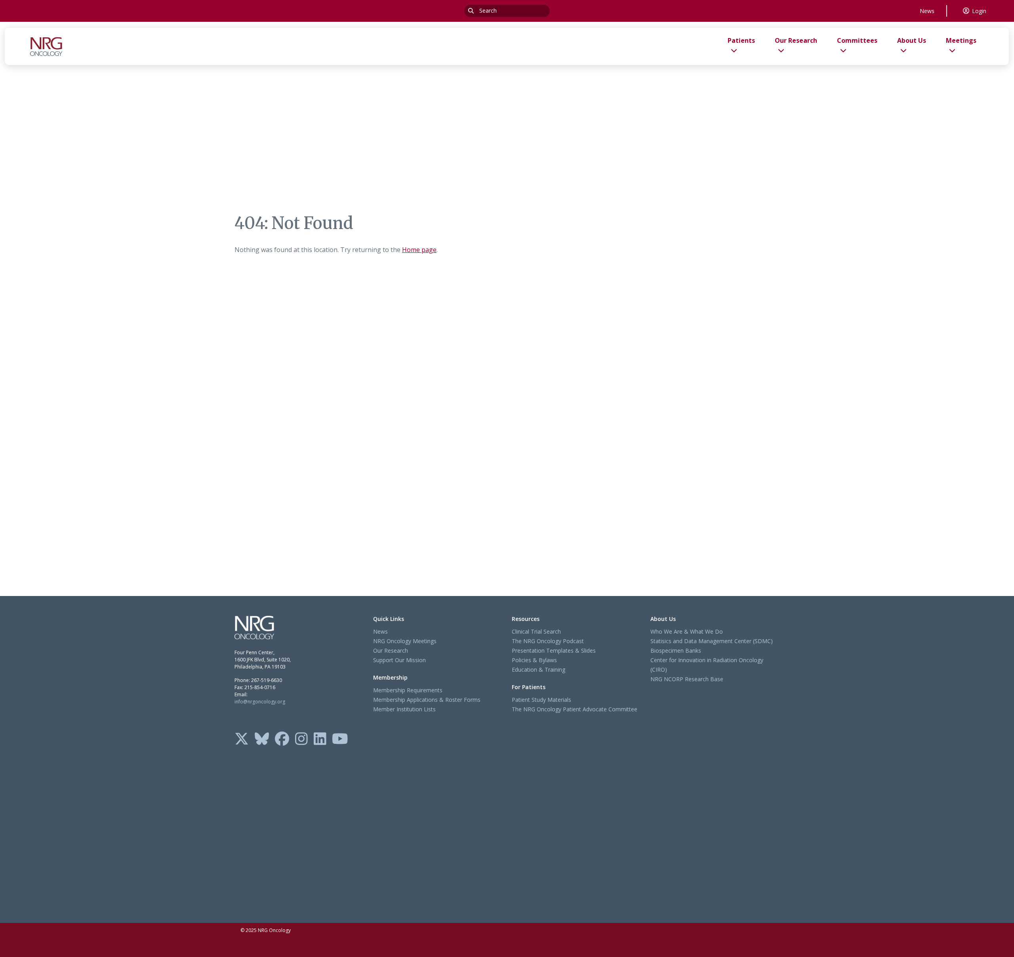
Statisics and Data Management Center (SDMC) (711, 641)
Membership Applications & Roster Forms (426, 699)
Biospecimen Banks (675, 650)
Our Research (390, 650)
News (927, 11)
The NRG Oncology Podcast (548, 641)
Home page (419, 249)
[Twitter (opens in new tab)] (241, 739)
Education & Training (538, 669)
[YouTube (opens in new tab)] (340, 739)
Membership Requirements (407, 690)
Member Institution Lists (404, 709)
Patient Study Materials (541, 699)
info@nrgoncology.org (259, 701)
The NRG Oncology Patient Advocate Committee (574, 709)
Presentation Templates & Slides (554, 650)
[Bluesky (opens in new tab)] (262, 739)
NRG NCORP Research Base (686, 679)
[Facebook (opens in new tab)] (282, 739)
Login (979, 11)
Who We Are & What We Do (686, 631)
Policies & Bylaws (534, 660)
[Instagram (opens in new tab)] (301, 739)
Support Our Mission (399, 660)
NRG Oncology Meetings (404, 641)
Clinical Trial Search (536, 631)
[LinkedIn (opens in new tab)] (320, 739)
